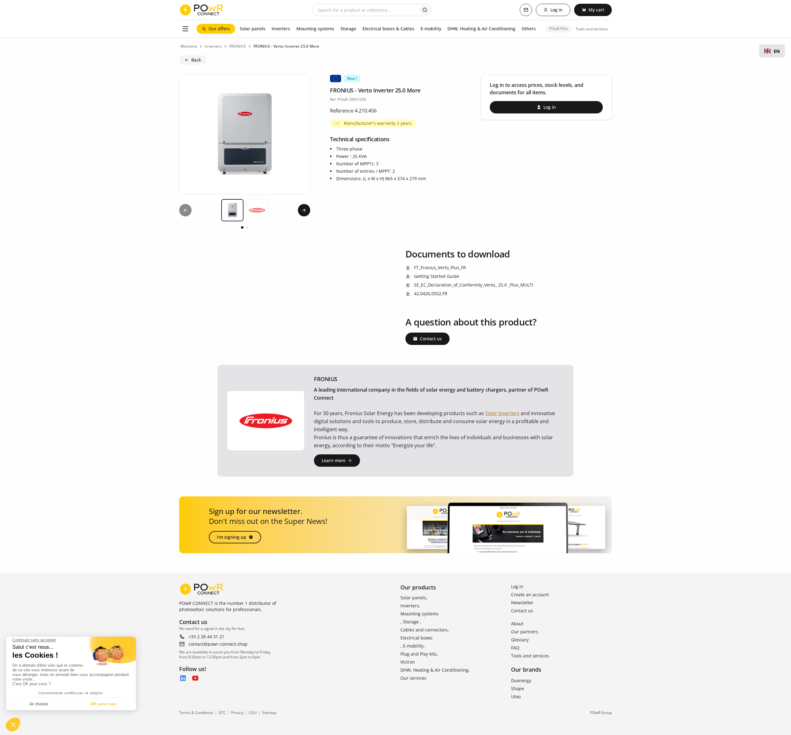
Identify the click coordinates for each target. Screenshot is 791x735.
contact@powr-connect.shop (217, 644)
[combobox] (772, 51)
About (517, 624)
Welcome (188, 46)
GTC (222, 712)
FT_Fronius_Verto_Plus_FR (440, 267)
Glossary (520, 640)
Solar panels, (413, 598)
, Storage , (410, 622)
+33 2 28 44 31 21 (206, 636)
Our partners (524, 632)
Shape (517, 688)
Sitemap (269, 712)
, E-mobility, (412, 646)
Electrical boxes (416, 638)
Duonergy (521, 680)
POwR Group (601, 712)
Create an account (530, 594)
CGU (253, 712)
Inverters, (410, 606)
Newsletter (522, 602)
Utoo (516, 696)
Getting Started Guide (436, 276)
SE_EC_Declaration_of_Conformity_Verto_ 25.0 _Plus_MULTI (473, 285)
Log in (517, 586)
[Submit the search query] (425, 10)
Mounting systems (419, 614)
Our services (413, 678)
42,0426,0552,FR (430, 293)
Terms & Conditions (196, 712)
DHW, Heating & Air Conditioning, (435, 670)
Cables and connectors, (424, 630)
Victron (407, 662)
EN (777, 51)
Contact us (522, 611)
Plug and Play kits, (419, 654)
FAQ (515, 648)
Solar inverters (502, 413)
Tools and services (530, 656)
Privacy (237, 712)
